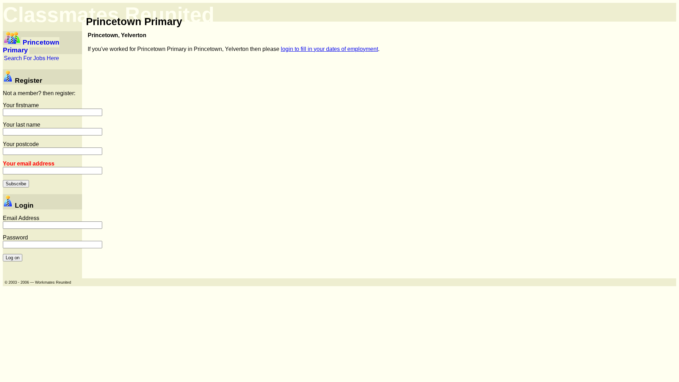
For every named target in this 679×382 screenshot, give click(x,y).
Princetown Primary (31, 46)
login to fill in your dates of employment (329, 49)
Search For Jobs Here (31, 58)
